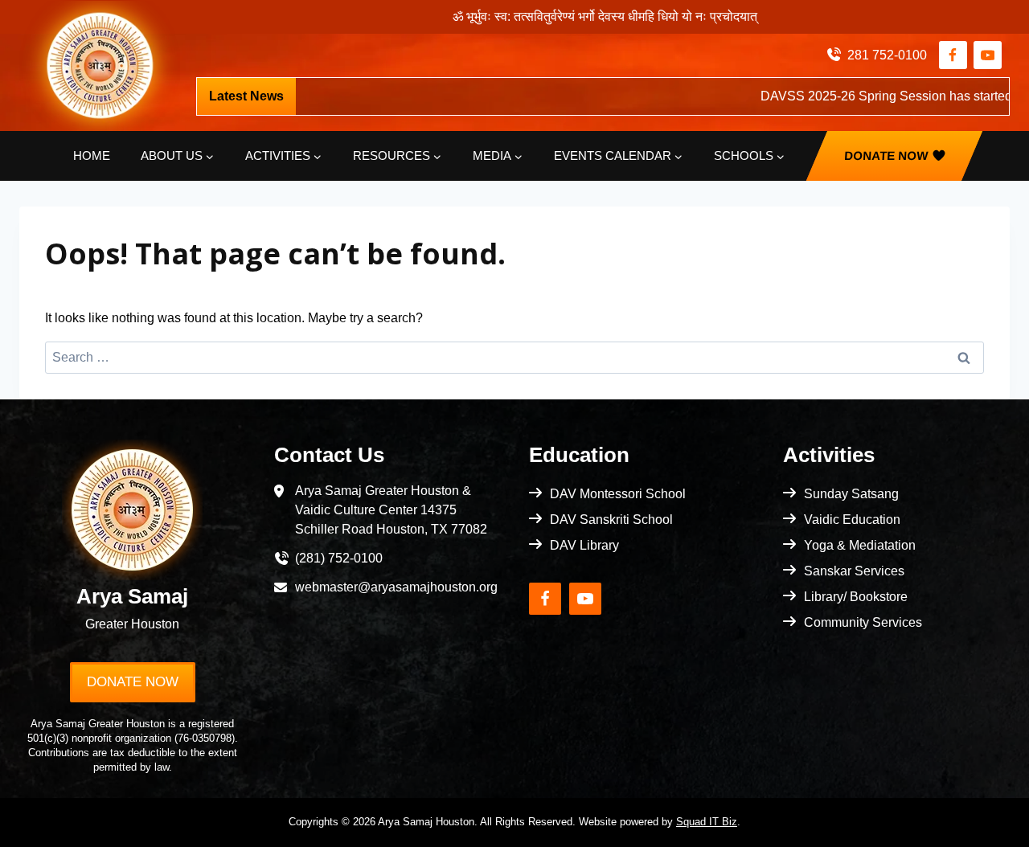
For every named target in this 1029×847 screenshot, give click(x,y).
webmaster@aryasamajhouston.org (396, 587)
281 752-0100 (887, 55)
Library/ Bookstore (856, 597)
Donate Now (885, 155)
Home (91, 155)
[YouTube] (988, 55)
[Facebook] (953, 55)
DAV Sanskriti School (611, 519)
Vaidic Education (852, 519)
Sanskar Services (854, 571)
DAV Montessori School (618, 494)
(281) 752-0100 (339, 558)
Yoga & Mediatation (860, 545)
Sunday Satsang (851, 494)
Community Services (863, 622)
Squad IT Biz (706, 822)
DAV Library (584, 545)
